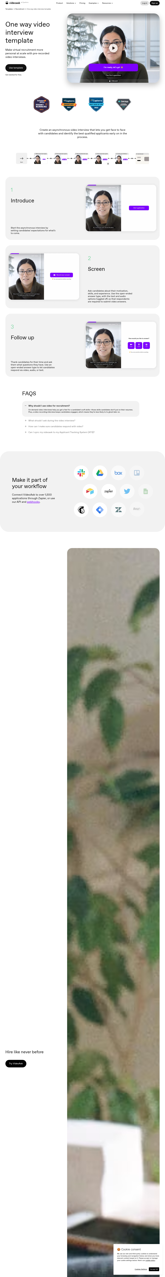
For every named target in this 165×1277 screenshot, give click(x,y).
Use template (16, 67)
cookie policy (150, 1260)
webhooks (33, 502)
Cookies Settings (141, 1269)
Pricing (82, 3)
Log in (144, 3)
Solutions (70, 3)
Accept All (154, 1269)
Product (59, 3)
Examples (93, 3)
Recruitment (19, 9)
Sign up (155, 3)
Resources (106, 3)
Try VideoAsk (16, 1063)
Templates (9, 9)
